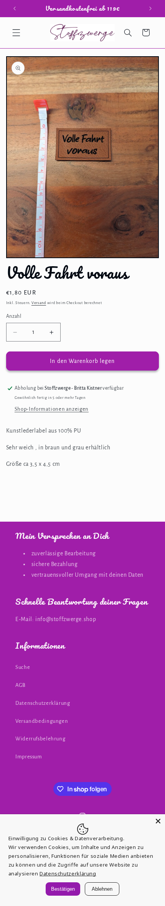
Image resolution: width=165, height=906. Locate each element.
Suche (22, 667)
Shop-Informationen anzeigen (52, 409)
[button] (16, 32)
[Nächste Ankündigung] (150, 8)
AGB (20, 685)
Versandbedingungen (41, 721)
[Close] (158, 821)
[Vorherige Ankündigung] (14, 8)
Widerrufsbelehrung (40, 739)
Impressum (28, 757)
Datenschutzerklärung (42, 703)
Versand (38, 303)
